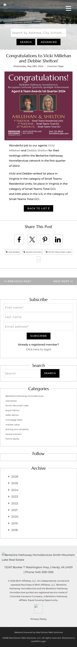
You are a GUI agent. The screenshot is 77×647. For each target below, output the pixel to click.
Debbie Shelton (37, 150)
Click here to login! (38, 349)
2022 (14, 503)
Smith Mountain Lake (59, 252)
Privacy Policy (38, 619)
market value (13, 424)
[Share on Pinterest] (45, 239)
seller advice (12, 415)
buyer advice (12, 410)
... (38, 259)
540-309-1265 (44, 572)
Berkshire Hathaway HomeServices (25, 396)
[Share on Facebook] (19, 239)
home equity (12, 438)
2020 (14, 516)
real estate (13, 252)
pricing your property (17, 429)
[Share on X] (32, 239)
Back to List (37, 208)
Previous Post (19, 281)
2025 (14, 483)
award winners (33, 252)
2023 (14, 496)
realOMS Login (38, 641)
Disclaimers (68, 638)
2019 (14, 523)
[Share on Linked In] (58, 239)
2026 (14, 476)
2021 (14, 510)
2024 (14, 490)
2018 (14, 530)
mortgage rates (14, 419)
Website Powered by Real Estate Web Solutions (38, 632)
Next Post (61, 281)
